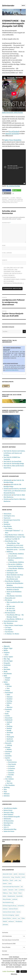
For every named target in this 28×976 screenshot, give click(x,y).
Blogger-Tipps (8, 648)
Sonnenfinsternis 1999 (10, 621)
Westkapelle (10, 737)
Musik (5, 671)
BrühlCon (6, 880)
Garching (9, 701)
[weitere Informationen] (13, 193)
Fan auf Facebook (14, 131)
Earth (11, 880)
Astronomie (11, 199)
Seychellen (8, 756)
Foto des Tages (8, 661)
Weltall (5, 921)
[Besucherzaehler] (14, 386)
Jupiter (12, 201)
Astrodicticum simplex (10, 808)
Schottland (8, 751)
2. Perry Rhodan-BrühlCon (16, 562)
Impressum (7, 518)
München (9, 707)
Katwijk (9, 730)
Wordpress (18, 921)
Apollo (15, 874)
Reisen (6, 682)
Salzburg (9, 745)
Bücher (6, 650)
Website (4, 260)
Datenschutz (7, 513)
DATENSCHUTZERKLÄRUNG (12, 370)
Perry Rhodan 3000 (12, 579)
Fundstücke (7, 665)
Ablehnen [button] (23, 971)
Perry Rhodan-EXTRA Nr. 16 (15, 619)
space (17, 915)
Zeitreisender (8, 6)
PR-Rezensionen (10, 612)
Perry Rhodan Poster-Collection (14, 535)
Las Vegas (8, 627)
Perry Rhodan (8, 526)
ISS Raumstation (9, 821)
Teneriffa (11, 774)
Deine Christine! (8, 814)
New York (9, 783)
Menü (23, 5)
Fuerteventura (12, 762)
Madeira (9, 749)
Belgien (7, 684)
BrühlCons (10, 551)
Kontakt (6, 522)
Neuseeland (8, 718)
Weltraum (18, 197)
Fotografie (7, 663)
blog (12, 877)
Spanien (7, 758)
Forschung (19, 199)
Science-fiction (13, 908)
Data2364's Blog (8, 812)
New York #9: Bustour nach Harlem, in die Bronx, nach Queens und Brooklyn (14, 453)
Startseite (5, 932)
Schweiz (7, 753)
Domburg (9, 726)
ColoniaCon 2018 (12, 570)
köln (16, 890)
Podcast (7, 680)
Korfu (7, 713)
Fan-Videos (8, 528)
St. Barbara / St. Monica (12, 634)
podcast (14, 899)
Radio (5, 675)
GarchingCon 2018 (12, 572)
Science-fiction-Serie (9, 912)
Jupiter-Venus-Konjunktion (12, 140)
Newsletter (7, 524)
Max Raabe (7, 669)
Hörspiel (7, 678)
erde (16, 880)
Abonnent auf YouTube (12, 133)
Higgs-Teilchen (6, 201)
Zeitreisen (4, 199)
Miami (8, 781)
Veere (8, 734)
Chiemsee (9, 697)
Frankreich (8, 709)
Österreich (8, 743)
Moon (20, 893)
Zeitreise (5, 924)
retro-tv (6, 827)
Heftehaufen (7, 818)
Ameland (9, 722)
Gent (8, 688)
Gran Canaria (12, 764)
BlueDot (17, 877)
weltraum (11, 921)
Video (23, 918)
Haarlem (9, 728)
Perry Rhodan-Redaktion (12, 581)
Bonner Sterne (8, 810)
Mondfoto (4, 202)
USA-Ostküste (9, 779)
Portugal (7, 747)
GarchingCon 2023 (9, 516)
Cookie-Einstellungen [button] (8, 971)
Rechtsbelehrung (8, 902)
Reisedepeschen (8, 823)
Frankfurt (9, 699)
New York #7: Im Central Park (12, 461)
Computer (7, 652)
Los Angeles (8, 629)
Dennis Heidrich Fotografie (12, 816)
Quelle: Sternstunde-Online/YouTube (12, 112)
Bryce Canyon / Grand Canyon (14, 625)
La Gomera (11, 766)
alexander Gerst (7, 874)
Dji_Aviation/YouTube (13, 186)
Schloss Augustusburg (9, 905)
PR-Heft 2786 (11, 606)
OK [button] (18, 971)
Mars (10, 893)
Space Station (7, 918)
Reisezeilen (7, 825)
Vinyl (5, 791)
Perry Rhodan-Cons (11, 541)
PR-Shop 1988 (11, 610)
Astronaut (22, 874)
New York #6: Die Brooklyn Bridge (14, 463)
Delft (8, 724)
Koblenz (9, 703)
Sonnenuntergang (8, 915)
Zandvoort (10, 739)
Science (5, 908)
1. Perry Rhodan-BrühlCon (16, 568)
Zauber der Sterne (9, 831)
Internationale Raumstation (11, 886)
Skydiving (7, 787)
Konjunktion (17, 201)
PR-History (8, 600)
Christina (6, 488)
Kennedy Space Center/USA (12, 520)
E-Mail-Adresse (7, 252)
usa (19, 918)
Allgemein (7, 646)
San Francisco (9, 631)
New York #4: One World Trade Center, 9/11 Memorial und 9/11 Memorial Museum (15, 491)
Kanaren (9, 760)
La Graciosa (11, 768)
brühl (23, 877)
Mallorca (9, 777)
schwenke (21, 905)
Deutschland (9, 692)
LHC (22, 201)
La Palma (11, 770)
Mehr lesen (14, 974)
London (7, 715)
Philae (8, 202)
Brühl (8, 694)
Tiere (5, 789)
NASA (4, 896)
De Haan (9, 686)
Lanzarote (11, 772)
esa (20, 880)
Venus (15, 202)
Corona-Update (8, 656)
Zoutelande (10, 741)
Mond (15, 893)
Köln (8, 705)
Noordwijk (10, 732)
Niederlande (8, 720)
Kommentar (6, 222)
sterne (12, 202)
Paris (8, 711)
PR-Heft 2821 (11, 608)
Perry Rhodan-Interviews (14, 596)
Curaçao (7, 690)
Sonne (18, 912)
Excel (6, 654)
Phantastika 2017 (10, 598)
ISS (22, 886)
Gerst (9, 883)
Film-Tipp (7, 659)
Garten (6, 667)
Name (4, 245)
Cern (15, 199)
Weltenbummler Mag (10, 829)
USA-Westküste (8, 623)
